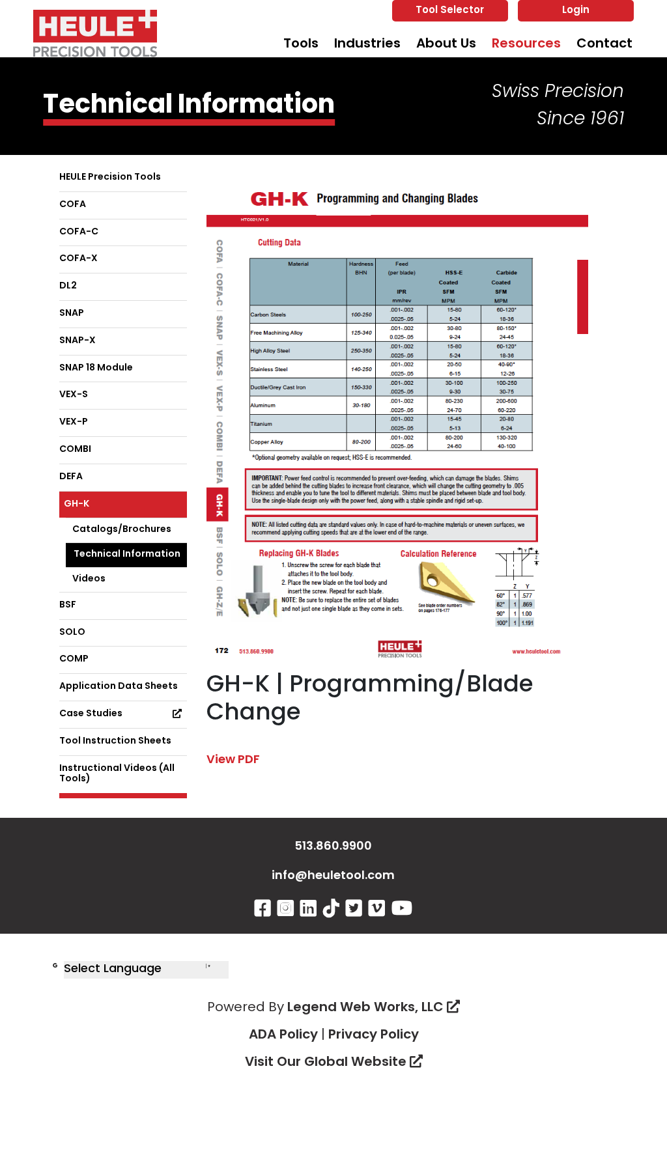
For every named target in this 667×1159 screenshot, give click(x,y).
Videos (89, 579)
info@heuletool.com (333, 876)
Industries (367, 44)
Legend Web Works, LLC (367, 1007)
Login (575, 11)
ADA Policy (283, 1035)
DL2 (68, 286)
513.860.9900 (333, 847)
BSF (67, 605)
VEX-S (73, 395)
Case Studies (90, 714)
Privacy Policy (373, 1035)
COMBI (75, 449)
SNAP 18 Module (96, 368)
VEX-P (73, 422)
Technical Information (127, 554)
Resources (526, 44)
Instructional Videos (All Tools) (117, 774)
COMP (74, 659)
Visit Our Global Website (327, 1062)
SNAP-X (77, 341)
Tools (301, 44)
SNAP (71, 313)
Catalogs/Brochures (121, 530)
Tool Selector (450, 11)
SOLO (72, 632)
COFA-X (78, 259)
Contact (604, 44)
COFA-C (78, 232)
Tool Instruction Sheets (115, 741)
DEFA (71, 477)
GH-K (76, 504)
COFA (72, 205)
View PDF (233, 760)
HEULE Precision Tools (110, 177)
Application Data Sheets (118, 686)
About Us (446, 44)
